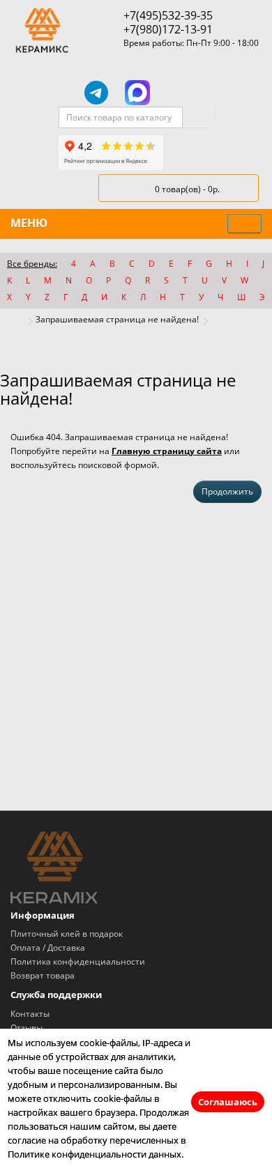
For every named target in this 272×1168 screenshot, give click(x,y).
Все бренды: (32, 264)
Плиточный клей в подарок (66, 934)
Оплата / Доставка (47, 947)
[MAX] (137, 92)
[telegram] (96, 92)
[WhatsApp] (177, 93)
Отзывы (26, 1028)
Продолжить (227, 491)
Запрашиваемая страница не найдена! (117, 319)
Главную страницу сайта (167, 451)
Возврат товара (42, 975)
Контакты (30, 1014)
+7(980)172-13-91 (168, 29)
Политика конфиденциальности (77, 961)
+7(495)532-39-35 (168, 15)
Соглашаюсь (227, 1102)
